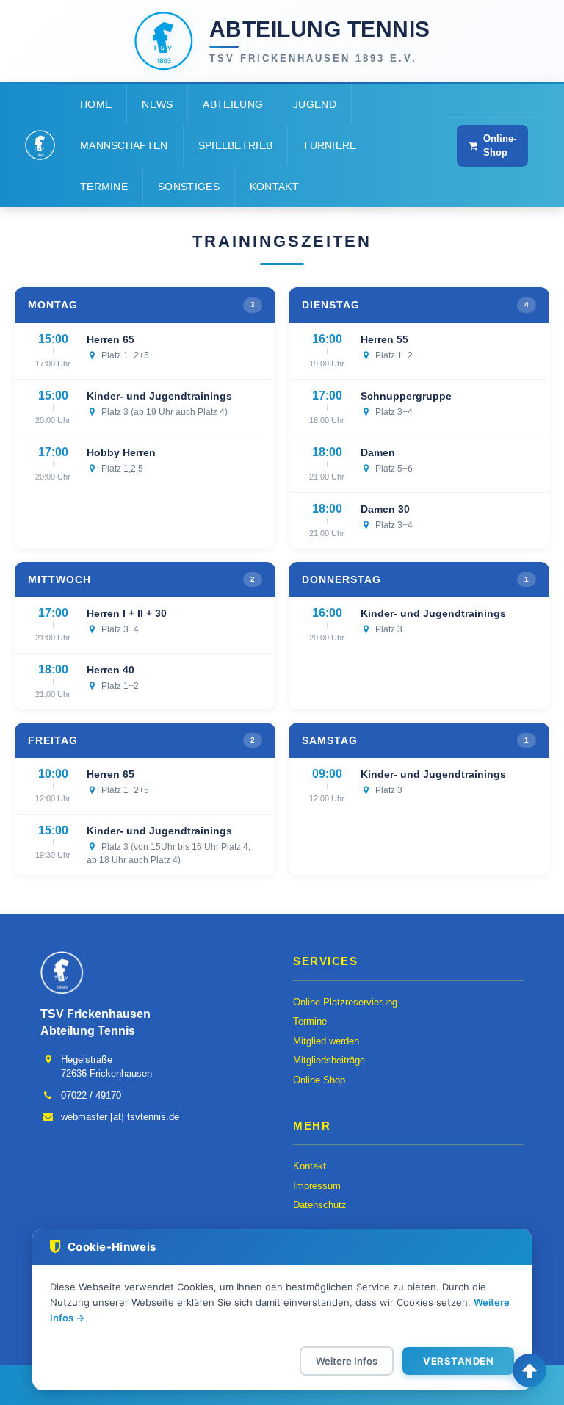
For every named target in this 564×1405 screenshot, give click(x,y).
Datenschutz (320, 1204)
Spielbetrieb (235, 145)
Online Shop (319, 1080)
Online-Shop (499, 145)
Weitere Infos (346, 1361)
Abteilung (233, 104)
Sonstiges (189, 186)
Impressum (317, 1185)
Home (96, 104)
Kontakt (274, 186)
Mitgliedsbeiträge (329, 1060)
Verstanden (458, 1361)
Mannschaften (124, 145)
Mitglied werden (326, 1041)
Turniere (329, 145)
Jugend (314, 104)
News (157, 104)
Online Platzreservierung (345, 1002)
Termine (104, 186)
